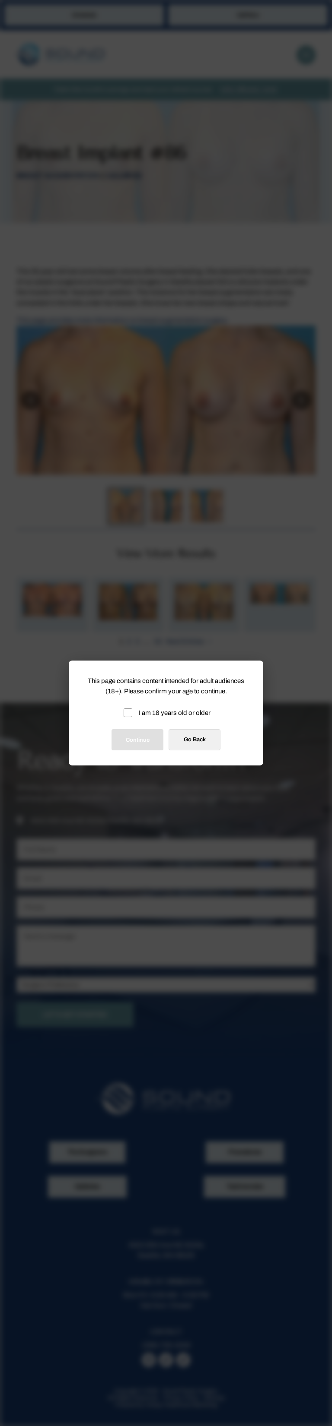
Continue (138, 740)
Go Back (195, 740)
